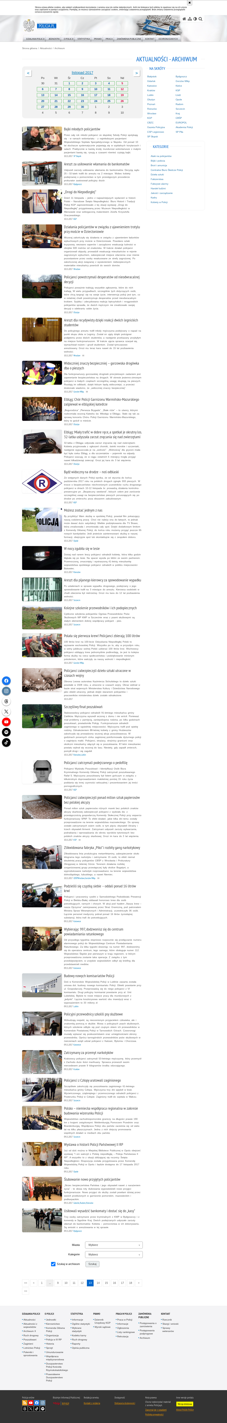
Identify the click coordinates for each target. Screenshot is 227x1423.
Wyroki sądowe (103, 1327)
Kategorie (74, 1254)
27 (42, 106)
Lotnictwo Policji (31, 1348)
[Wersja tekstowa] (195, 19)
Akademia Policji (184, 127)
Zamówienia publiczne (144, 1315)
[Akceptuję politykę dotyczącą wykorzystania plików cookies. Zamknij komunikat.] (189, 2)
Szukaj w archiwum (68, 1264)
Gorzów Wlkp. (183, 81)
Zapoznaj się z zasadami (156, 1409)
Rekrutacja (122, 1336)
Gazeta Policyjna (156, 127)
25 (108, 101)
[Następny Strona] (136, 73)
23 (82, 101)
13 (42, 95)
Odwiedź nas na (30, 1402)
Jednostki (51, 1319)
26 (122, 101)
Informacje (77, 1319)
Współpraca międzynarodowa (55, 1358)
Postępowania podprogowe (147, 1332)
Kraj (178, 113)
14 (56, 95)
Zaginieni (28, 1343)
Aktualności (46, 48)
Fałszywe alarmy (159, 183)
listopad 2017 (82, 72)
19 (122, 95)
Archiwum (60, 48)
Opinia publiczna (80, 1348)
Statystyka (77, 1314)
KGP (149, 118)
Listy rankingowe (126, 1332)
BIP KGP (65, 1403)
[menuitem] (35, 38)
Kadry (154, 197)
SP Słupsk (152, 136)
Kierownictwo (53, 1323)
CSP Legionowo (155, 132)
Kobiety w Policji (159, 202)
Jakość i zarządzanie (162, 193)
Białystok (152, 76)
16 (82, 95)
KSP (178, 90)
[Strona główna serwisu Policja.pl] (184, 19)
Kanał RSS (24, 1402)
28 (56, 106)
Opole (179, 99)
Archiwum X (29, 1331)
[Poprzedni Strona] (28, 73)
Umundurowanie (54, 1352)
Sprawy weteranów (168, 1329)
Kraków (151, 90)
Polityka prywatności (154, 1414)
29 (69, 106)
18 (108, 95)
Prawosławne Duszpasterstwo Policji (54, 1377)
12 (122, 89)
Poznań (151, 104)
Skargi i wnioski (170, 1323)
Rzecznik (167, 1319)
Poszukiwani (29, 1339)
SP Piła (179, 132)
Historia (50, 1343)
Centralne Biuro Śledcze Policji (167, 170)
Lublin (150, 95)
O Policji (49, 1314)
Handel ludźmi (158, 188)
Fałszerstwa (157, 179)
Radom (179, 104)
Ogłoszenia (123, 1328)
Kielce (179, 85)
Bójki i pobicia (158, 160)
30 (82, 106)
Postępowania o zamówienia (148, 1325)
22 (69, 101)
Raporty (76, 1343)
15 (69, 95)
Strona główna (29, 48)
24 (95, 101)
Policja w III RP (54, 1339)
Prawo (96, 1314)
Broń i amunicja (159, 165)
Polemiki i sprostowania (30, 1354)
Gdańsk (151, 81)
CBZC (150, 122)
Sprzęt (49, 1348)
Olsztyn (151, 99)
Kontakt (165, 1314)
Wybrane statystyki (77, 1329)
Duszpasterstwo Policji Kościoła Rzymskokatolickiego (57, 1366)
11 (109, 89)
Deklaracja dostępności (124, 1403)
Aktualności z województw (30, 1325)
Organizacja (52, 1335)
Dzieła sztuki (157, 174)
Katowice (152, 85)
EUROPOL (181, 122)
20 (42, 101)
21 (56, 101)
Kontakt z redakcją (92, 1403)
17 (95, 95)
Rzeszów (152, 108)
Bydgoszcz (181, 76)
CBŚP (179, 118)
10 (95, 89)
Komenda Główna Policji (55, 1329)
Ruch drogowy (31, 1335)
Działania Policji (31, 1314)
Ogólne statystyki (81, 1323)
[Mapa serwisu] (190, 19)
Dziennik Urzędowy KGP (103, 1321)
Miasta (76, 1245)
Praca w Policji (124, 1314)
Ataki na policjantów (161, 156)
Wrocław (151, 113)
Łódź (178, 95)
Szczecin (180, 108)
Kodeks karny (79, 1335)
